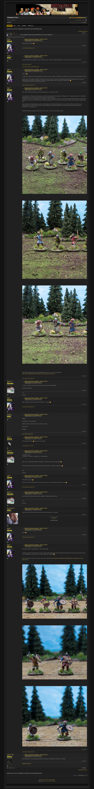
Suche (18, 25)
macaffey (9, 414)
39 (13, 33)
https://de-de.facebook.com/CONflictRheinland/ (30, 66)
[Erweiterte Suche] (69, 22)
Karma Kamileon (11, 508)
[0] (7, 53)
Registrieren (30, 25)
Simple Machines (52, 779)
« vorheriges (80, 31)
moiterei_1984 (10, 754)
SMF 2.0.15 (41, 779)
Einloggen (24, 25)
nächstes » (85, 31)
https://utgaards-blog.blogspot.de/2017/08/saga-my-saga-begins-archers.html (38, 373)
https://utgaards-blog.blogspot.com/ (28, 378)
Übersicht (10, 25)
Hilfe (14, 25)
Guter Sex (31, 445)
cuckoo (8, 55)
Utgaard (9, 39)
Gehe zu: (75, 775)
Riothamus (9, 381)
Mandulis (9, 436)
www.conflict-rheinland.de (26, 64)
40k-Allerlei (54, 518)
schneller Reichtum (25, 445)
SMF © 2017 (46, 779)
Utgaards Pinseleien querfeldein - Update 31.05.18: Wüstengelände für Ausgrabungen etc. (36, 40)
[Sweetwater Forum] (47, 15)
